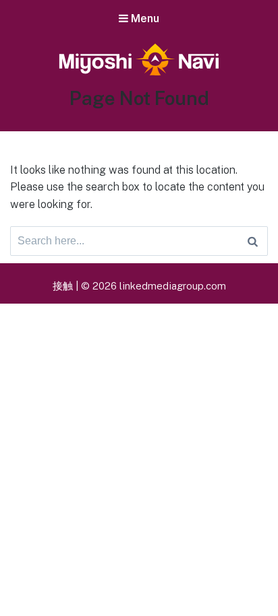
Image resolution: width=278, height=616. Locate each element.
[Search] (253, 241)
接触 (63, 286)
